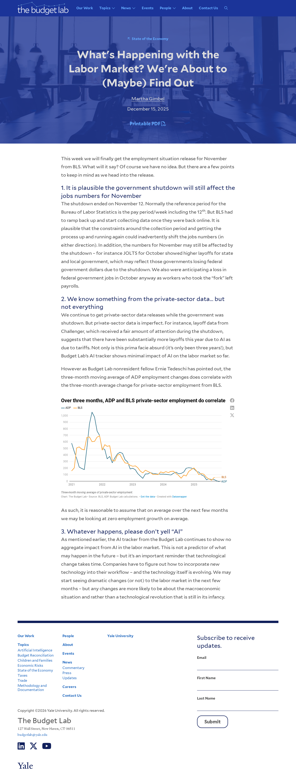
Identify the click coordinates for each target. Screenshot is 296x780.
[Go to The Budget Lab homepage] (43, 8)
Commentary (73, 668)
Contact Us (208, 8)
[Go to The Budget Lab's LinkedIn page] (21, 746)
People (165, 8)
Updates (69, 678)
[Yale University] (36, 765)
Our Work (84, 8)
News (126, 8)
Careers (69, 687)
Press (66, 673)
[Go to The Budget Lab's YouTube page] (46, 746)
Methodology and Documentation (32, 688)
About (187, 8)
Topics (105, 8)
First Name (206, 678)
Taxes (23, 675)
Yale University (120, 636)
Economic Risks (30, 665)
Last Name (206, 698)
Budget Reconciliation (36, 655)
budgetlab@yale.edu (32, 735)
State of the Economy (150, 39)
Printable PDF (145, 123)
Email (201, 658)
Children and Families (35, 660)
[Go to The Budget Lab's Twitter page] (33, 746)
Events (148, 8)
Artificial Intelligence (35, 650)
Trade (22, 681)
